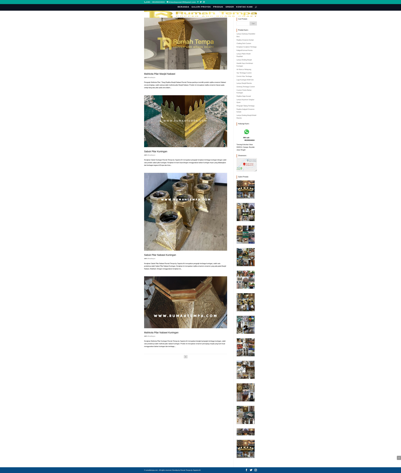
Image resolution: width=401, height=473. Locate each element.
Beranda (183, 7)
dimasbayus (151, 77)
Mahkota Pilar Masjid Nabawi (159, 73)
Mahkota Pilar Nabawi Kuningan (161, 332)
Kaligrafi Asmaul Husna (244, 50)
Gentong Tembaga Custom (246, 87)
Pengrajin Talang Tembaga (245, 106)
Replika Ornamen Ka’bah (245, 40)
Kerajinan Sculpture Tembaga (246, 47)
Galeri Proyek (201, 7)
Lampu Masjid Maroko (244, 83)
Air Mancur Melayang (244, 69)
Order (230, 7)
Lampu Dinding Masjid (244, 60)
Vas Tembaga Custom (244, 73)
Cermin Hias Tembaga (244, 76)
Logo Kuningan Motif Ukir (245, 80)
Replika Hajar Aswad (244, 96)
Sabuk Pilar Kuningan (155, 151)
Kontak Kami (244, 7)
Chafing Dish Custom (244, 43)
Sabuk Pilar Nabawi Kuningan (160, 255)
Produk (218, 7)
